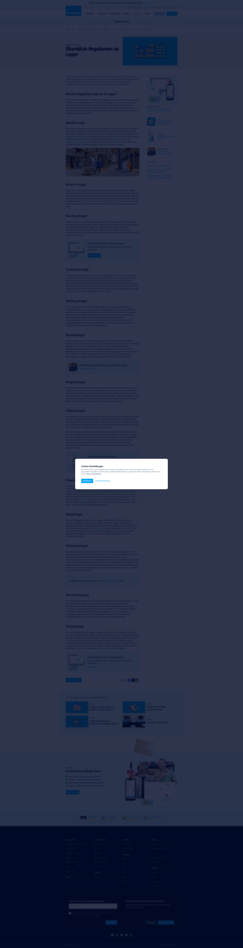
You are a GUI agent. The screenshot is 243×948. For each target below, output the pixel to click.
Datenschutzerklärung (94, 474)
